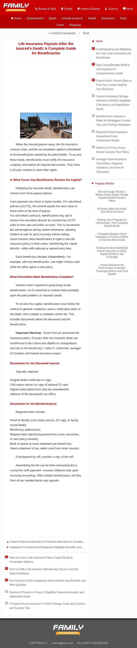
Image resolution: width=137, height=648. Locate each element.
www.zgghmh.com (62, 643)
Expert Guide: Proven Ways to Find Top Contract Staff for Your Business (114, 84)
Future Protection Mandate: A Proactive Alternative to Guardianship (47, 541)
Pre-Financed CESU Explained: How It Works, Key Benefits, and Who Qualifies (47, 582)
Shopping (75, 25)
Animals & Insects (72, 18)
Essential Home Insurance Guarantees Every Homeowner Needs (111, 136)
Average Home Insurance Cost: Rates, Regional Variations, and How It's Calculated (111, 165)
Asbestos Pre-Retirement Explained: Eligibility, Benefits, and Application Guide (47, 547)
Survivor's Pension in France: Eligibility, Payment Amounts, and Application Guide (46, 594)
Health (92, 18)
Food (123, 18)
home (17, 18)
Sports (52, 18)
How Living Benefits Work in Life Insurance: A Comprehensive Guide (113, 69)
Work (86, 33)
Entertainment (35, 18)
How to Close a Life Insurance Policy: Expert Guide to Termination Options (41, 559)
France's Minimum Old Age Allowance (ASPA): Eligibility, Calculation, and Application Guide (113, 102)
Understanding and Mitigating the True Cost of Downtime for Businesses (113, 53)
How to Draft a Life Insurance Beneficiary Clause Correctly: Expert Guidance (44, 571)
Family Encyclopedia (63, 33)
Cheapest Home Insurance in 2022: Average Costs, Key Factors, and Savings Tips (47, 605)
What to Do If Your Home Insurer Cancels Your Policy (112, 149)
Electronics (108, 18)
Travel (60, 25)
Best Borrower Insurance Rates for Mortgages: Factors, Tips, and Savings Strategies (113, 120)
